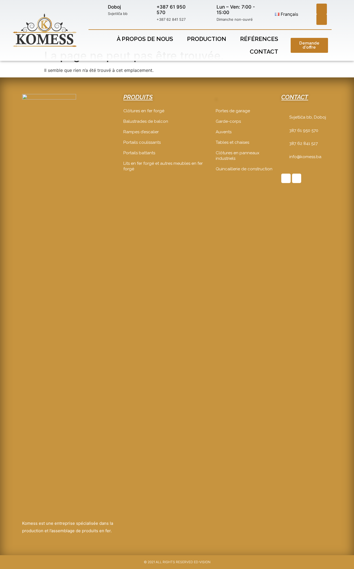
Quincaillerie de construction (244, 168)
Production (206, 38)
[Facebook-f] (286, 178)
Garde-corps (228, 121)
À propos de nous (145, 38)
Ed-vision (202, 562)
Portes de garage (233, 110)
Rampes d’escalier (141, 131)
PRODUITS (138, 97)
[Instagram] (321, 19)
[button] (309, 45)
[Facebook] (321, 9)
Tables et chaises (232, 142)
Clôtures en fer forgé (143, 110)
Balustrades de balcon (145, 121)
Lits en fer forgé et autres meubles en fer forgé (163, 166)
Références (259, 38)
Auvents (223, 131)
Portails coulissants (142, 142)
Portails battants (139, 152)
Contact (264, 51)
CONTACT (294, 97)
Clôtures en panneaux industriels (237, 155)
